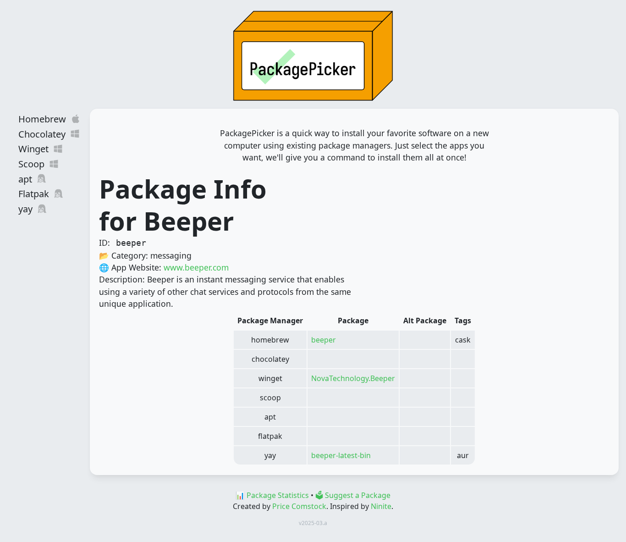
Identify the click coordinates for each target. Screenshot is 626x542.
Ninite (381, 506)
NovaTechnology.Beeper (353, 378)
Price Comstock (299, 506)
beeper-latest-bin (341, 455)
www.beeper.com (196, 267)
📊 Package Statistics (272, 495)
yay (25, 209)
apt (25, 179)
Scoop (31, 164)
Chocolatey (42, 134)
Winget (33, 149)
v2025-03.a (313, 523)
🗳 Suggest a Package (352, 495)
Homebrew (42, 119)
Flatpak (33, 194)
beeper (323, 340)
